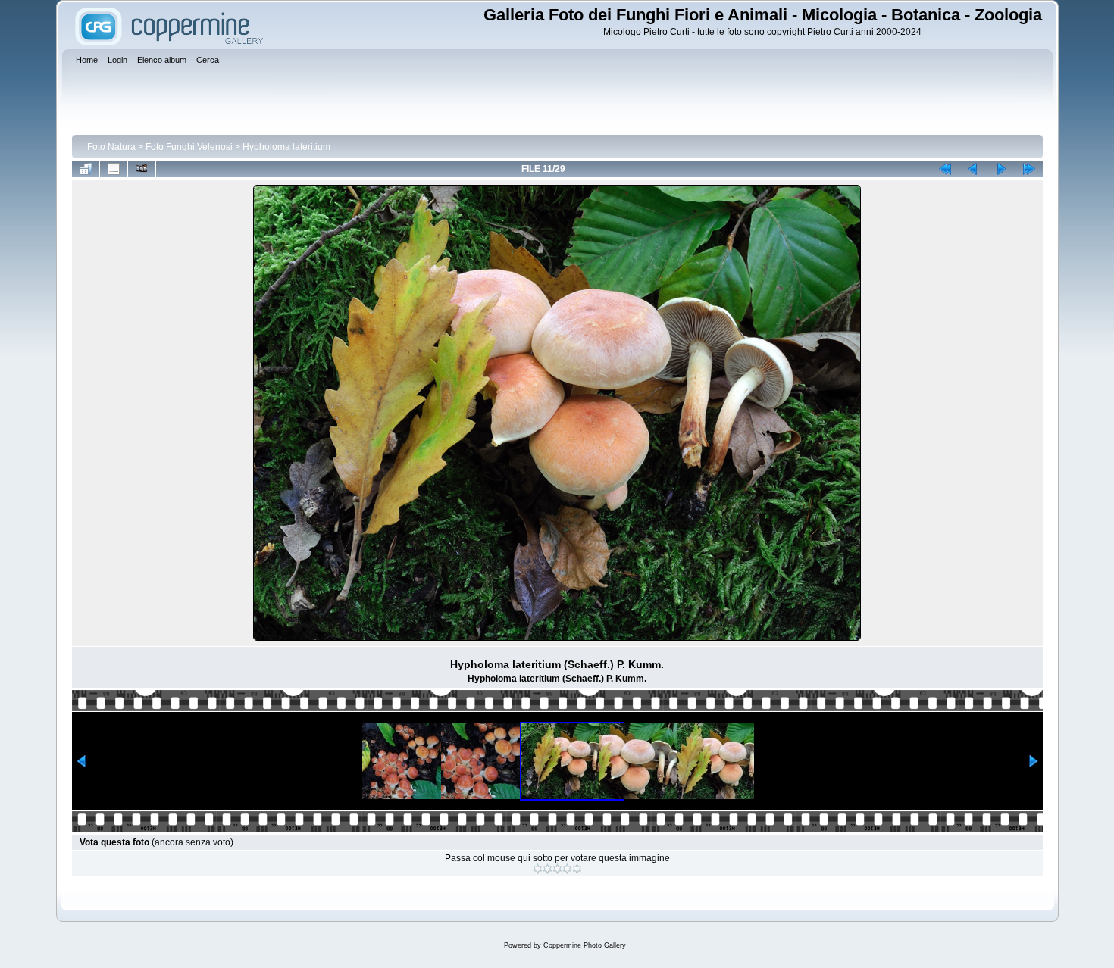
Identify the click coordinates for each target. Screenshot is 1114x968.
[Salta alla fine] (1029, 169)
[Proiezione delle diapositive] (141, 169)
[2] (547, 868)
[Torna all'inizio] (945, 169)
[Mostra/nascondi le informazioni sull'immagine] (113, 169)
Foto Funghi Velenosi (189, 147)
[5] (577, 868)
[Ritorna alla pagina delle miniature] (85, 169)
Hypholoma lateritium (286, 147)
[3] (557, 868)
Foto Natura (111, 147)
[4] (567, 868)
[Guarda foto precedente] (973, 169)
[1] (538, 868)
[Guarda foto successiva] (1001, 169)
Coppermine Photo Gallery (584, 945)
